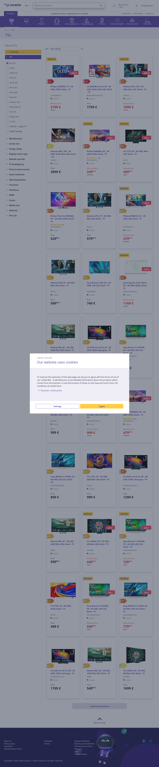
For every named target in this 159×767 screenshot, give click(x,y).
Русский (48, 358)
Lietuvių (40, 358)
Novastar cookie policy (51, 390)
